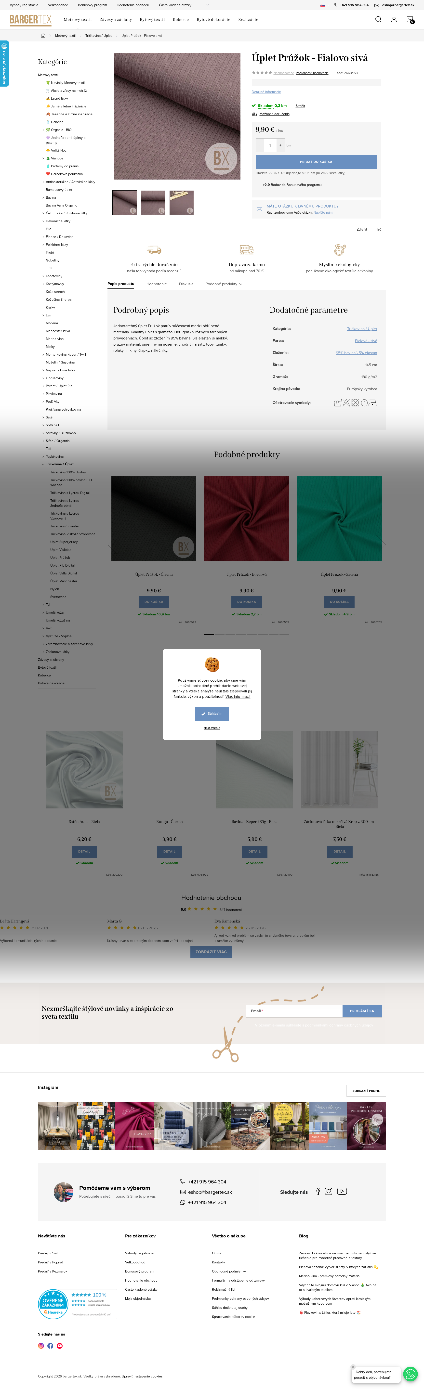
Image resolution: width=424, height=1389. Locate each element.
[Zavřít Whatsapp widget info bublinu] (353, 1367)
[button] (410, 1374)
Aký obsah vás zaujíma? (245, 687)
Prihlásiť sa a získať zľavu (259, 737)
